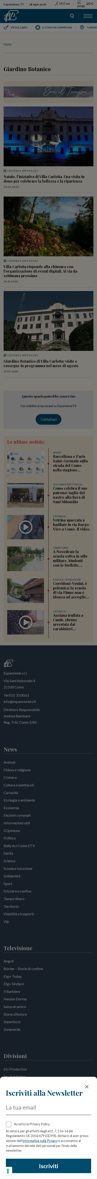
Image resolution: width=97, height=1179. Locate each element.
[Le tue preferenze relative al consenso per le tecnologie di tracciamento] (8, 1171)
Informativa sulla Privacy (40, 1141)
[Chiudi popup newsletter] (87, 1086)
